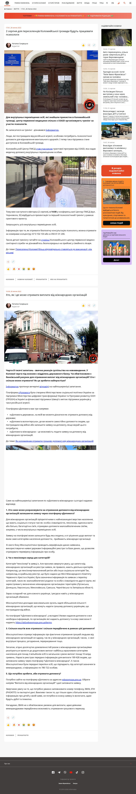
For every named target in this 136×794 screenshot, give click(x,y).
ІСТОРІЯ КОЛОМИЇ (39, 3)
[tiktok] (77, 772)
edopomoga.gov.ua (71, 679)
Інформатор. (52, 130)
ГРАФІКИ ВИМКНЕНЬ (22, 3)
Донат (116, 260)
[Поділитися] (89, 45)
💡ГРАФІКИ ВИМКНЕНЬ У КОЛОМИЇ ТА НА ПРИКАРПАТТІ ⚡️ (59, 16)
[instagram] (83, 772)
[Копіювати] (94, 45)
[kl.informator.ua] (7, 3)
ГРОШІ (94, 3)
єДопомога (24, 392)
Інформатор (12, 386)
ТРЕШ (101, 3)
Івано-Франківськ (64, 783)
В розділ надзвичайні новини (116, 171)
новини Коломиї (24, 279)
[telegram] (59, 772)
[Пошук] (124, 3)
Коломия (10, 279)
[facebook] (53, 772)
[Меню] (130, 3)
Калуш (75, 783)
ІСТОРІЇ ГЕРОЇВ (53, 3)
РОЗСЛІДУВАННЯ (68, 3)
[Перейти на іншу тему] (118, 3)
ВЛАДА (86, 3)
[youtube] (71, 772)
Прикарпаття (41, 279)
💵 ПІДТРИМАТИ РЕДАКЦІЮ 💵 (100, 16)
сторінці (45, 239)
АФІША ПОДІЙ (116, 223)
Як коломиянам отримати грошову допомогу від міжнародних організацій (55, 441)
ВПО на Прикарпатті (58, 279)
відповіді (44, 386)
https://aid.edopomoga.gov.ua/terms (34, 622)
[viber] (65, 772)
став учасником (44, 148)
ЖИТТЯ (79, 3)
